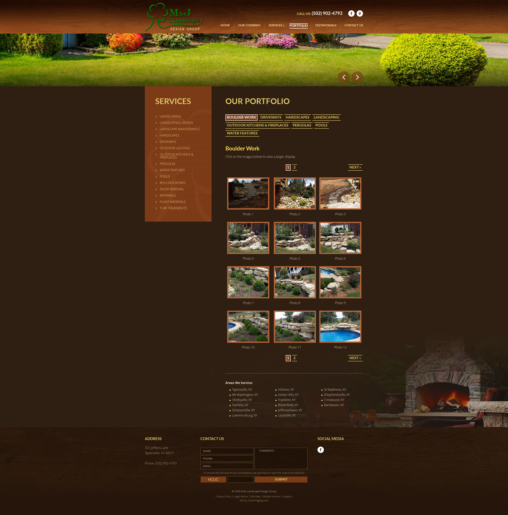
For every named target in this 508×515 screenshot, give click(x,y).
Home (225, 25)
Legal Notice (241, 496)
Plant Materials (173, 202)
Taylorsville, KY (242, 389)
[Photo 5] (295, 253)
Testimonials (325, 25)
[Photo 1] (248, 208)
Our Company (249, 25)
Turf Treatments (173, 208)
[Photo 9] (340, 297)
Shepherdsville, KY (337, 394)
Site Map (255, 496)
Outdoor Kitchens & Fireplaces (176, 156)
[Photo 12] (340, 341)
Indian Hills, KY (288, 394)
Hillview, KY (286, 389)
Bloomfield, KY (288, 405)
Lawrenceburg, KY (244, 415)
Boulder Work (241, 117)
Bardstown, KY (334, 405)
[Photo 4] (248, 253)
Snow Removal (172, 189)
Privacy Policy (223, 496)
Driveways (168, 142)
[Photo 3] (340, 208)
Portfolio (299, 26)
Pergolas (167, 164)
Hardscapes (169, 135)
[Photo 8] (295, 297)
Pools (165, 176)
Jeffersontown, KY (290, 410)
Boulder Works (173, 183)
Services (275, 25)
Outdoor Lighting (175, 148)
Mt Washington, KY (245, 394)
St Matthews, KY (335, 389)
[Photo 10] (248, 341)
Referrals (168, 195)
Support (287, 496)
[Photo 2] (295, 208)
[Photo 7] (248, 297)
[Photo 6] (340, 253)
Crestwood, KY (334, 400)
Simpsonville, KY (243, 410)
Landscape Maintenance (180, 129)
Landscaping (170, 116)
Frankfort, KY (286, 400)
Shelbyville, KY (242, 400)
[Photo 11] (295, 341)
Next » (355, 167)
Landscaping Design (176, 123)
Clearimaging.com (258, 500)
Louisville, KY (287, 415)
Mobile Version (271, 496)
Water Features (172, 170)
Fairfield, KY (240, 405)
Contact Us (353, 25)
